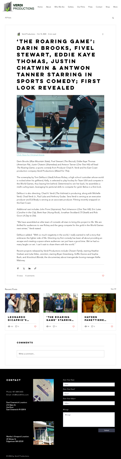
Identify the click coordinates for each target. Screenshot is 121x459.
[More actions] (102, 34)
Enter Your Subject (69, 398)
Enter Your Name (68, 380)
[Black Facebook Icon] (7, 449)
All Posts (8, 18)
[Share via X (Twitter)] (24, 268)
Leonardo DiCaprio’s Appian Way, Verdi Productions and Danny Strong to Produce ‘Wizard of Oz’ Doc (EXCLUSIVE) (21, 318)
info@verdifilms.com (20, 395)
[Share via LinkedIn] (29, 268)
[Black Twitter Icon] (12, 449)
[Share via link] (35, 268)
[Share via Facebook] (18, 268)
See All (113, 289)
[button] (113, 18)
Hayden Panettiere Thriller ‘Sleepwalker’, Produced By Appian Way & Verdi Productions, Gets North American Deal (98, 318)
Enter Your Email (69, 389)
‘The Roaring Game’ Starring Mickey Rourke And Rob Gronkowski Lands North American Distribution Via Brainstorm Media (60, 318)
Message (66, 409)
